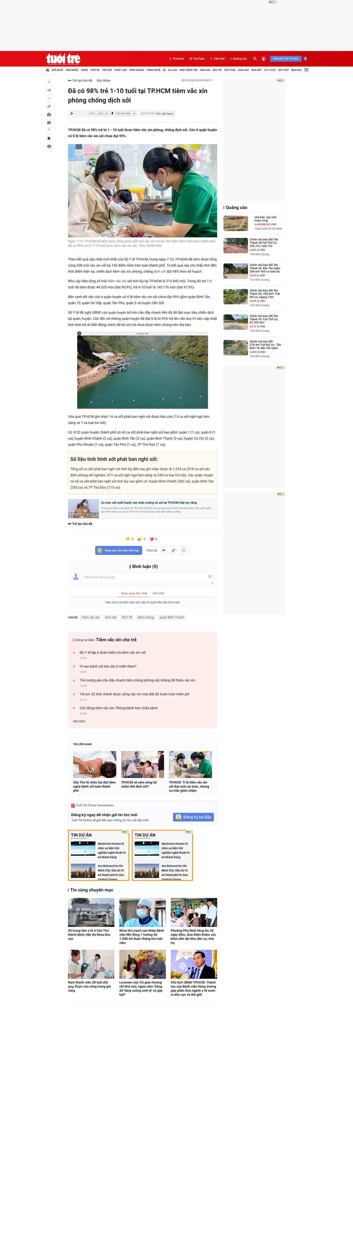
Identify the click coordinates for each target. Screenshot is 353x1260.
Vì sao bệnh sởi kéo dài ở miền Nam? (108, 666)
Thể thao (230, 70)
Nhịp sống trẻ (189, 70)
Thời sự (94, 70)
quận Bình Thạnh (172, 617)
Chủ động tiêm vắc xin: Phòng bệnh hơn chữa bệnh (119, 708)
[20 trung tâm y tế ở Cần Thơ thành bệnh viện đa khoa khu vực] (91, 912)
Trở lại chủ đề (81, 80)
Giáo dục (243, 70)
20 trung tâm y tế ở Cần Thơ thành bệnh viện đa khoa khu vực (89, 935)
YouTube (198, 58)
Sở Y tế (127, 617)
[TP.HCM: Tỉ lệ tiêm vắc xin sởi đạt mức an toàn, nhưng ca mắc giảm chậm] (190, 764)
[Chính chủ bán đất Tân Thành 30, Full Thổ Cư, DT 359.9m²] (235, 322)
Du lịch (172, 70)
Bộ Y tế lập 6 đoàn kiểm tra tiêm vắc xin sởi (113, 653)
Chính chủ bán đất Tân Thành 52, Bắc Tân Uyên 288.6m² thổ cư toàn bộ (265, 268)
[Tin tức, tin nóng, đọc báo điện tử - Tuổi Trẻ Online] (63, 59)
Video (84, 70)
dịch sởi (160, 272)
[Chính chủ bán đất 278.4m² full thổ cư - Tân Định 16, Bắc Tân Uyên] (235, 347)
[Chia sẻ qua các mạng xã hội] (183, 550)
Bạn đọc (296, 70)
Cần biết (219, 58)
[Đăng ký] (193, 817)
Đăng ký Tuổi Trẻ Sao (285, 58)
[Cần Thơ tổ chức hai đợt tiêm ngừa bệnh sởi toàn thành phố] (94, 764)
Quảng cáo (240, 58)
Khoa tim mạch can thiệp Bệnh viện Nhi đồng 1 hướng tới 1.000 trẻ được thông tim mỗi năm (141, 937)
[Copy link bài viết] (173, 550)
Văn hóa (205, 70)
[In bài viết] (49, 146)
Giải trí (217, 70)
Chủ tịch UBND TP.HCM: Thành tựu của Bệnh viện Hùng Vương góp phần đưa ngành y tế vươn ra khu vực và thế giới (193, 988)
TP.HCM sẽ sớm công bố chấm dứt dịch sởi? (139, 784)
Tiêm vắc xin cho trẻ (116, 639)
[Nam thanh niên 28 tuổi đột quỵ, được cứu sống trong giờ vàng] (91, 964)
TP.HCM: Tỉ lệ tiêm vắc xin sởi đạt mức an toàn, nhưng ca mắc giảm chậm (189, 786)
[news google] (157, 113)
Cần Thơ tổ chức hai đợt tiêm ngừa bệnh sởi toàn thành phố (94, 786)
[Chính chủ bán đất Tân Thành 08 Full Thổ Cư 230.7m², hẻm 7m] (235, 245)
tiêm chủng (146, 617)
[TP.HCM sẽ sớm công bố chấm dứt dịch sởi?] (142, 764)
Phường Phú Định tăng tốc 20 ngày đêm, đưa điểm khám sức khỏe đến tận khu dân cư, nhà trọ (193, 937)
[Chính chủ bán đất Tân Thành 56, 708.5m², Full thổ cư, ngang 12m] (235, 296)
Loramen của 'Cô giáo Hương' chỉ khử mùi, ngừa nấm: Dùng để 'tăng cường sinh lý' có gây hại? (140, 988)
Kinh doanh (137, 70)
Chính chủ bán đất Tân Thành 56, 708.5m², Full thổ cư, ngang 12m (265, 294)
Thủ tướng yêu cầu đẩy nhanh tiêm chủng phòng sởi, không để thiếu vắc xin (137, 680)
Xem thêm (79, 721)
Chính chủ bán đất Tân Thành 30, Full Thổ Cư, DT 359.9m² (264, 319)
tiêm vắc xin (117, 281)
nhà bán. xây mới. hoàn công (266, 219)
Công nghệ (154, 70)
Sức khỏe (270, 70)
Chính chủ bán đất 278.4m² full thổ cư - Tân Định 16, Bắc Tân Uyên (265, 345)
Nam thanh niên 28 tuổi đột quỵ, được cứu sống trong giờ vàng (89, 986)
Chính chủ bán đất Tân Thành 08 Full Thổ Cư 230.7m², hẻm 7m (264, 243)
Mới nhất (57, 70)
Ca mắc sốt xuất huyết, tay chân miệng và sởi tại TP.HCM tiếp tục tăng (149, 502)
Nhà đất (256, 70)
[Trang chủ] (47, 70)
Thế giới (107, 70)
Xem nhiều (72, 70)
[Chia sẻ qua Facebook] (163, 550)
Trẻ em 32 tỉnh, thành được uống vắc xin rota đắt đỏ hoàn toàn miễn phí (134, 694)
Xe (164, 70)
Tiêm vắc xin (90, 617)
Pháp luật (120, 70)
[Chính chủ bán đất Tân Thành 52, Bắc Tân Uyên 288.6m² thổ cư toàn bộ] (235, 271)
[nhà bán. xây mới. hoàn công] (235, 223)
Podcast (178, 58)
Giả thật (283, 70)
